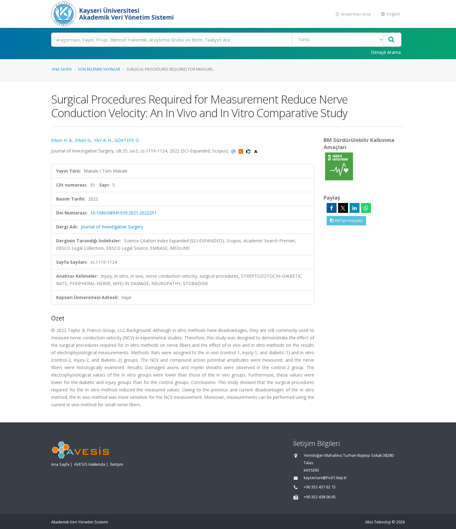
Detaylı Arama (386, 52)
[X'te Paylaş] (343, 208)
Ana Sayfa (62, 69)
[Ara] (391, 40)
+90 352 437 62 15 (320, 487)
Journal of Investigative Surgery (112, 227)
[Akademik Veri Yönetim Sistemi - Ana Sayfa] (64, 14)
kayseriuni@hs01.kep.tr (325, 477)
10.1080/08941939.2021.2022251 (123, 213)
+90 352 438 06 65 (320, 497)
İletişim (116, 464)
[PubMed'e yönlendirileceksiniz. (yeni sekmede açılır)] (234, 151)
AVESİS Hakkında (89, 464)
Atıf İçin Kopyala (348, 220)
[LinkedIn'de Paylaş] (355, 208)
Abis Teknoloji (378, 522)
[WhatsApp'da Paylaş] (366, 208)
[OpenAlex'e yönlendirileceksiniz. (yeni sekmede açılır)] (255, 151)
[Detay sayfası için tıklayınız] (339, 166)
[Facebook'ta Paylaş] (332, 208)
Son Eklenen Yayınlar (99, 69)
